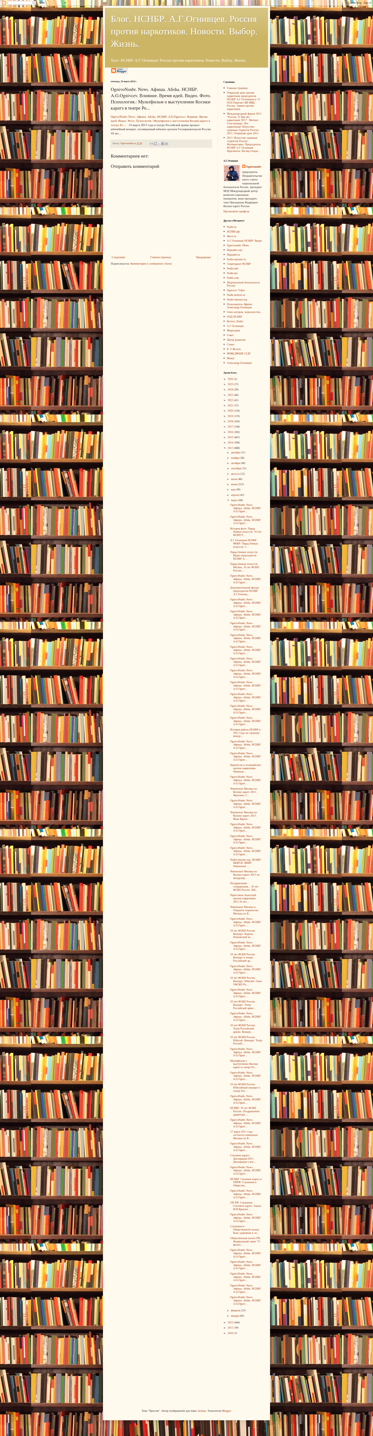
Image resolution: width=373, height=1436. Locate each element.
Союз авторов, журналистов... (244, 312)
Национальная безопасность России (243, 283)
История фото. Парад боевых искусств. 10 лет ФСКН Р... (245, 532)
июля (234, 479)
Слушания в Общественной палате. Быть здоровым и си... (245, 1229)
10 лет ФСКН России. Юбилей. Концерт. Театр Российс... (246, 1040)
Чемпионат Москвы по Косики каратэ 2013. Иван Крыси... (243, 815)
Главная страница (160, 257)
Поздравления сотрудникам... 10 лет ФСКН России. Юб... (244, 886)
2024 (231, 389)
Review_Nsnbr (235, 321)
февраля (236, 1310)
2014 (231, 442)
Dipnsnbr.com (234, 250)
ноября (235, 458)
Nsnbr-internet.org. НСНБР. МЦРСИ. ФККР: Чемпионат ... (245, 863)
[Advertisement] (140, 1372)
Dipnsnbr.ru (233, 254)
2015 (231, 437)
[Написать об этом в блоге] (155, 143)
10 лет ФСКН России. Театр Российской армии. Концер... (243, 1028)
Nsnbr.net (232, 273)
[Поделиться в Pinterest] (166, 143)
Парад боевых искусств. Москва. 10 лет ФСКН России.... (244, 567)
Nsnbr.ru (231, 227)
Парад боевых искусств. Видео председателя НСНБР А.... (244, 555)
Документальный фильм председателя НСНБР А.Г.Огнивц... (244, 591)
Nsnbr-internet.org (237, 299)
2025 (231, 384)
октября (236, 463)
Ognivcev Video (236, 290)
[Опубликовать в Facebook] (163, 143)
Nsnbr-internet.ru (236, 259)
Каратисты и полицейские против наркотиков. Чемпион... (245, 768)
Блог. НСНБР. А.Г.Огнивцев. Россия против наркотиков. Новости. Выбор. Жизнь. (184, 30)
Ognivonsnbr (253, 167)
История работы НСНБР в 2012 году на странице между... (245, 733)
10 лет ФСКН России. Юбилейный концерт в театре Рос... (245, 1087)
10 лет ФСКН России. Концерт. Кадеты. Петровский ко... (243, 934)
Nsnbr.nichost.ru (236, 295)
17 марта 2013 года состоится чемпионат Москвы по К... (244, 1135)
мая (233, 489)
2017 (231, 426)
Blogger (226, 1410)
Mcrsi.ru (231, 236)
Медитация (233, 330)
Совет (230, 335)
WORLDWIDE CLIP (238, 353)
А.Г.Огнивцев (235, 326)
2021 (231, 405)
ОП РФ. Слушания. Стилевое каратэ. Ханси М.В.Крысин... (245, 1206)
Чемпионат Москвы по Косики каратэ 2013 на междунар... (245, 874)
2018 (231, 421)
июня (234, 484)
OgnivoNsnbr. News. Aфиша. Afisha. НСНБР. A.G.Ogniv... (245, 508)
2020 (231, 410)
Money (230, 358)
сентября (236, 468)
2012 (231, 1322)
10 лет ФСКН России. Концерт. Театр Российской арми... (243, 1005)
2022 (231, 400)
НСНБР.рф (233, 231)
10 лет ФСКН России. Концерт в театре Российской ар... (243, 957)
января (235, 1316)
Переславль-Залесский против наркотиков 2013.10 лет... (243, 898)
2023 (231, 395)
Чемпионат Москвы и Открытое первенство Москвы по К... (244, 910)
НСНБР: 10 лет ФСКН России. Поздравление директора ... (245, 1111)
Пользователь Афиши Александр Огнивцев (239, 305)
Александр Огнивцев (239, 363)
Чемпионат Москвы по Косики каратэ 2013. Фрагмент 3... (243, 792)
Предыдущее (203, 257)
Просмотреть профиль (236, 211)
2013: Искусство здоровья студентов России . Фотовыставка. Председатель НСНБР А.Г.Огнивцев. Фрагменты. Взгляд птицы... (244, 144)
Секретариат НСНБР (239, 264)
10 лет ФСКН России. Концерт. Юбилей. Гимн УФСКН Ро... (246, 981)
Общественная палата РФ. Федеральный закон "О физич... (245, 1241)
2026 (231, 379)
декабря (236, 452)
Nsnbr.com (233, 278)
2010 (231, 1333)
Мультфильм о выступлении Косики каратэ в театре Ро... (244, 1064)
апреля (235, 495)
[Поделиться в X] (159, 143)
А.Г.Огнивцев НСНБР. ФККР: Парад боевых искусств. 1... (244, 543)
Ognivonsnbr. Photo (238, 245)
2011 (231, 1327)
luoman (202, 1410)
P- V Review (234, 349)
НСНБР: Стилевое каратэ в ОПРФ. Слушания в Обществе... (246, 1182)
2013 (231, 448)
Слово (230, 344)
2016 (231, 432)
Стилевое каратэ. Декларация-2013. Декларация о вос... (243, 1158)
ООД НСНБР (234, 316)
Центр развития (236, 339)
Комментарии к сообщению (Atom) (151, 263)
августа (235, 473)
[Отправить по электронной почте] (152, 143)
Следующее (118, 257)
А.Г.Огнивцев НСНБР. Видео (244, 240)
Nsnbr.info (232, 268)
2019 (231, 416)
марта (234, 500)
